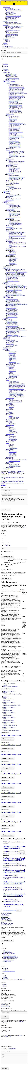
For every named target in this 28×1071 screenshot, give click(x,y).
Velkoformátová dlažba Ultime (16, 394)
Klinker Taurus (12, 260)
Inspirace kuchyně (10, 285)
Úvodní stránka (11, 471)
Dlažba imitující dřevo (11, 308)
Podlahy (11, 446)
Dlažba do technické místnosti (16, 123)
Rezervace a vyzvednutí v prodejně (14, 10)
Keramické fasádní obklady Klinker (17, 232)
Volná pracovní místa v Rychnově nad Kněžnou (14, 979)
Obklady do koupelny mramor (16, 103)
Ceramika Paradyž (10, 365)
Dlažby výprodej (10, 344)
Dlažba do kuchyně (13, 117)
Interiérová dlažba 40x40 (14, 146)
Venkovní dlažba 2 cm (14, 175)
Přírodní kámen (9, 227)
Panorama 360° (9, 28)
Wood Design (12, 355)
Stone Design (12, 354)
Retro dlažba (12, 121)
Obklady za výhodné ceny (15, 195)
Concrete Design (13, 351)
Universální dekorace (14, 374)
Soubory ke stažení (10, 37)
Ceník (7, 31)
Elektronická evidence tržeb (9, 956)
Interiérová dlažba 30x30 (14, 143)
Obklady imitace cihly (14, 205)
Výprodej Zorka (13, 455)
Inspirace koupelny (10, 269)
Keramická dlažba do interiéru (16, 132)
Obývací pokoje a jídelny (12, 76)
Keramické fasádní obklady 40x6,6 (17, 238)
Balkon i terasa (12, 371)
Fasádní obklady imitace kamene (16, 389)
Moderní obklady (13, 452)
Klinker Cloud (12, 252)
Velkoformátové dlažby (11, 315)
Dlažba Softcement (10, 295)
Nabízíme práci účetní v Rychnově (14, 23)
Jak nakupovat (9, 8)
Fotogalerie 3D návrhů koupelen (13, 27)
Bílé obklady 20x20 (13, 101)
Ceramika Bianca (10, 399)
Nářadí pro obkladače (14, 183)
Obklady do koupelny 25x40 (15, 105)
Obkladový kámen (13, 215)
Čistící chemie (12, 187)
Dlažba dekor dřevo (13, 418)
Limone (8, 435)
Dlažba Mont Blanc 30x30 (15, 171)
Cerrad (7, 380)
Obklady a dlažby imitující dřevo (16, 87)
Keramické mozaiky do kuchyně (16, 152)
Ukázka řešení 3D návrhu (12, 35)
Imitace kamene (12, 454)
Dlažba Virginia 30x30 (14, 168)
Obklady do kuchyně (11, 286)
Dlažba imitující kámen (11, 310)
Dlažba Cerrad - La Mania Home (16, 395)
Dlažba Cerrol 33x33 (14, 464)
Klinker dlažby (9, 241)
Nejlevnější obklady (13, 341)
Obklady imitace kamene (14, 206)
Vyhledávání (3, 50)
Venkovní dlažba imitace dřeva (16, 135)
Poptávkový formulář (11, 18)
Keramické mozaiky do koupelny (16, 151)
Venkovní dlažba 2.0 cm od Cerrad (17, 386)
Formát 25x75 (12, 356)
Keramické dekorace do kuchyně (16, 162)
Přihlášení (5, 968)
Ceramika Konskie (10, 405)
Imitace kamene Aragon (14, 211)
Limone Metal (12, 440)
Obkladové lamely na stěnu (15, 111)
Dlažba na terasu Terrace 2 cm (16, 178)
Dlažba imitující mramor (11, 313)
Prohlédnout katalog (5, 1006)
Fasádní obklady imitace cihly (16, 387)
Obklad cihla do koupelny (15, 110)
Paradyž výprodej (13, 377)
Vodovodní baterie (10, 273)
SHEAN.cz (8, 1036)
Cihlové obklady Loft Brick (15, 223)
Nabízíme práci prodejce (11, 22)
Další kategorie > (7, 80)
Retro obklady (12, 94)
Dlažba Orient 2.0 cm (11, 330)
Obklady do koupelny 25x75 (15, 400)
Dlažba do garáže (13, 120)
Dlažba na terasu (13, 119)
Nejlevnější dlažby (13, 345)
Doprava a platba (10, 12)
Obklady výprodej (10, 340)
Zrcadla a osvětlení (10, 276)
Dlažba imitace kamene (14, 125)
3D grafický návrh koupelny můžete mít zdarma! (15, 1)
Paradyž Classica (13, 376)
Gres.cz (20, 1035)
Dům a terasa (9, 79)
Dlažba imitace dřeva (14, 116)
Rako (7, 443)
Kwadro (8, 426)
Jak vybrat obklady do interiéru (13, 9)
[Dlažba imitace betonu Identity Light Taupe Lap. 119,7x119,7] (14, 478)
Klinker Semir (12, 254)
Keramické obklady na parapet (16, 233)
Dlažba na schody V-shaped (15, 392)
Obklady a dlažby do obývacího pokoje (18, 93)
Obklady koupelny (10, 270)
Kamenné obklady (10, 210)
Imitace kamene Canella (14, 213)
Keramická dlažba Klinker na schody (17, 242)
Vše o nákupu (6, 7)
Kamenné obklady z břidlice (15, 228)
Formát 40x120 (12, 359)
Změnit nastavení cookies (9, 971)
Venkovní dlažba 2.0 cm (11, 323)
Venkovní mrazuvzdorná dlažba (16, 137)
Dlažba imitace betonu (14, 382)
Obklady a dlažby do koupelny (16, 89)
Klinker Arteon (12, 259)
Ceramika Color (10, 458)
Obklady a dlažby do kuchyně (16, 90)
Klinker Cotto (12, 263)
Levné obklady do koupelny (15, 112)
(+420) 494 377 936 (11, 1048)
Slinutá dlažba (12, 139)
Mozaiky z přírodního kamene (16, 153)
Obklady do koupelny (14, 84)
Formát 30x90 (12, 358)
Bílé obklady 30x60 (13, 102)
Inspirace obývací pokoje (12, 299)
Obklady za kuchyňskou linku (16, 85)
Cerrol (7, 463)
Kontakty (5, 44)
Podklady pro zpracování (12, 32)
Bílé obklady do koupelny (15, 98)
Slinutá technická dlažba (11, 166)
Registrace (5, 969)
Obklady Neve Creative (11, 291)
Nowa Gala (9, 421)
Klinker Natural (12, 251)
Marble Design (12, 353)
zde (19, 591)
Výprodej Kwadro (13, 432)
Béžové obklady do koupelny (16, 99)
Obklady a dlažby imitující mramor (17, 97)
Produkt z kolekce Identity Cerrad (11, 735)
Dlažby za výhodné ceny (14, 198)
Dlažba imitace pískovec (14, 128)
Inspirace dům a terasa (11, 321)
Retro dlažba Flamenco (11, 305)
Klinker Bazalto (12, 261)
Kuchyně (8, 75)
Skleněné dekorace (13, 164)
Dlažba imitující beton (11, 304)
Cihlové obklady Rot (14, 222)
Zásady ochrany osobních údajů (13, 16)
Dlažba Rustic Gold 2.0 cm (12, 331)
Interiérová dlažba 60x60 (14, 147)
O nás (4, 976)
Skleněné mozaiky (13, 155)
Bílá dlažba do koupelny (14, 142)
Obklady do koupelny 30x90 (15, 401)
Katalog (8, 41)
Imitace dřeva (12, 453)
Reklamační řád (9, 14)
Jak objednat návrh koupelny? (13, 30)
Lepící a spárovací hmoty (15, 188)
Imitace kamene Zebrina (14, 216)
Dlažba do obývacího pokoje (12, 301)
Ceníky (8, 40)
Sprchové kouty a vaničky (12, 279)
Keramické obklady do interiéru (16, 92)
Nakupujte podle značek (11, 19)
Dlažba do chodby (13, 133)
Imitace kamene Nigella (14, 214)
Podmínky (8, 36)
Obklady (8, 83)
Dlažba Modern (9, 294)
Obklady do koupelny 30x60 (15, 106)
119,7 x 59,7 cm (7, 545)
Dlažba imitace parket (14, 130)
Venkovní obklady (13, 448)
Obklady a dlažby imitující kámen (16, 96)
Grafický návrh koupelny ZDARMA (14, 26)
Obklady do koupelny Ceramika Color (18, 459)
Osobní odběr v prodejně (9, 953)
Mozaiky (8, 150)
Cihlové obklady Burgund (15, 220)
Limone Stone (12, 437)
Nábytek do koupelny (11, 272)
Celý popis (24, 527)
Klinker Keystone (13, 264)
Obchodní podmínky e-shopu (10, 958)
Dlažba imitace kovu (14, 129)
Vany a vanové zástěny (11, 277)
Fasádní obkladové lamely (15, 207)
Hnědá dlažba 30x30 (14, 141)
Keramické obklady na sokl (15, 234)
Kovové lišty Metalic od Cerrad (16, 396)
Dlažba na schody (13, 134)
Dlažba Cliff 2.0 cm (10, 336)
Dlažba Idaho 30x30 (13, 169)
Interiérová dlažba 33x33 (14, 144)
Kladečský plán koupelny (12, 34)
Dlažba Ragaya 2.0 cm (11, 333)
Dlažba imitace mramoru (14, 126)
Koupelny (8, 74)
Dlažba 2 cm (9, 174)
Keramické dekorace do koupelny (16, 161)
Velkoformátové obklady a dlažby (16, 88)
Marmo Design (12, 423)
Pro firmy (5, 39)
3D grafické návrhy (7, 952)
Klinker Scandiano (13, 258)
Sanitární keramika (10, 274)
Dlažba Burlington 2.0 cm (12, 326)
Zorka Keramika (10, 450)
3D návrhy (5, 25)
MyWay (8, 350)
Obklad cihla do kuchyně (15, 108)
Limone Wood (12, 436)
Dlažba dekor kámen (14, 417)
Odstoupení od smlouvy (8, 960)
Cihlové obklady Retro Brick (15, 224)
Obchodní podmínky (11, 13)
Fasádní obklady (10, 204)
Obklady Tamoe (10, 290)
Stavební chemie (10, 186)
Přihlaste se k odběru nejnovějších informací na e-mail (13, 1010)
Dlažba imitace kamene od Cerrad (17, 385)
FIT (10, 360)
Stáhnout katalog (4, 1004)
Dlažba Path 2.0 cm (10, 328)
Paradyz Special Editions (14, 363)
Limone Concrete (13, 439)
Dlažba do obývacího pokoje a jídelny (17, 124)
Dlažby (8, 115)
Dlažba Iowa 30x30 (13, 170)
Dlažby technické (13, 431)
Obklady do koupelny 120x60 (16, 107)
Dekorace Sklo (12, 362)
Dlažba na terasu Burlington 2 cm (16, 177)
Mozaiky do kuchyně (11, 288)
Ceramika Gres (9, 414)
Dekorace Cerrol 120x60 (14, 466)
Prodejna (5, 43)
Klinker (11, 372)
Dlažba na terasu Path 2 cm (15, 179)
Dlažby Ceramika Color (14, 461)
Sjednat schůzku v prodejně (12, 17)
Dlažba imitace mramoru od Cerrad (17, 383)
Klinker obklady (10, 231)
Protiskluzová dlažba (14, 138)
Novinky (5, 21)
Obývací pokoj (12, 369)
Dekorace (8, 160)
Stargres (8, 410)
